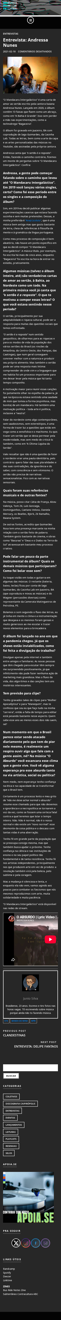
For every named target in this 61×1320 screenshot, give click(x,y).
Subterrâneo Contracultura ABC (20, 1294)
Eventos (10, 1117)
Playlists (11, 1138)
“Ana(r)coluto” (33, 220)
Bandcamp (9, 1268)
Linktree (7, 1280)
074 (6, 1020)
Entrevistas (10, 33)
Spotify (7, 1272)
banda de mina (20, 1020)
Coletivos (11, 1096)
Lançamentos (14, 1124)
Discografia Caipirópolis (20, 1103)
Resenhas (11, 1146)
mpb (33, 1020)
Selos (9, 1153)
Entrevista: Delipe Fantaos (36, 1044)
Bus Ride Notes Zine (14, 1290)
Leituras (11, 1131)
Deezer (7, 1276)
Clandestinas (14, 1033)
